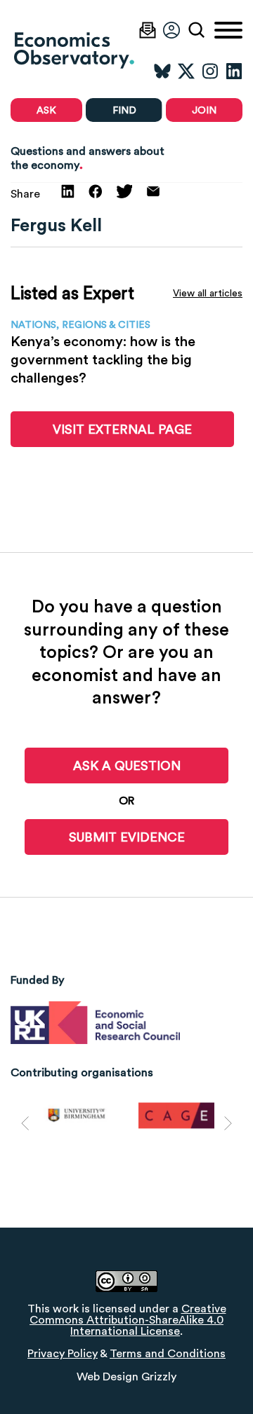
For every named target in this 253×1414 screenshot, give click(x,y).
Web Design (107, 1376)
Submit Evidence (127, 837)
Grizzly (158, 1376)
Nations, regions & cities (80, 324)
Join (204, 110)
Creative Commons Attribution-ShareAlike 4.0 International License (128, 1320)
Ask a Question (127, 765)
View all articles (207, 292)
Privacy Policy (62, 1353)
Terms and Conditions (168, 1353)
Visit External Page (122, 429)
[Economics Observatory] (105, 50)
